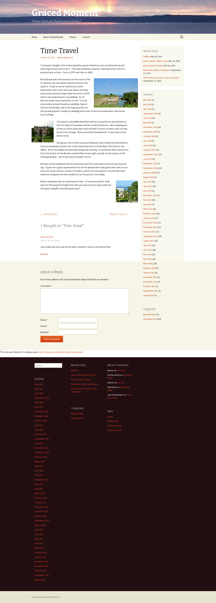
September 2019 (150, 113)
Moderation (48, 214)
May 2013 (147, 200)
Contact (86, 37)
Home (34, 37)
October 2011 (149, 286)
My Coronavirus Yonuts (153, 65)
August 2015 (148, 177)
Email (44, 326)
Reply (45, 254)
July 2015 (147, 181)
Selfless (146, 56)
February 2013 (149, 213)
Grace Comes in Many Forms (155, 61)
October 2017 (149, 150)
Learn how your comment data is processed (60, 351)
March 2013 (148, 209)
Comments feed (114, 425)
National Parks (149, 314)
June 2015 (147, 186)
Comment (46, 285)
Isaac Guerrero (46, 237)
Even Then (121, 370)
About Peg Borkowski (53, 37)
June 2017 (147, 159)
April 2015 (147, 190)
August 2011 (148, 295)
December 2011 (150, 277)
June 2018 (147, 145)
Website (44, 332)
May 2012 (147, 254)
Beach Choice (119, 214)
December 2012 (150, 222)
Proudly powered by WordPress (46, 597)
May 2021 (147, 100)
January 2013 (149, 218)
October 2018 (149, 136)
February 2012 (149, 268)
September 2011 (150, 290)
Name (44, 319)
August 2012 (148, 240)
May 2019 (147, 122)
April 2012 (147, 259)
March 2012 (148, 263)
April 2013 (147, 204)
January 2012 (149, 272)
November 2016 (150, 163)
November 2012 (150, 227)
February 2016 (149, 172)
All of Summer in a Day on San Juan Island (161, 77)
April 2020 (147, 109)
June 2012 (147, 250)
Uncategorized (66, 57)
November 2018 (150, 131)
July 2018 (147, 140)
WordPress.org (114, 430)
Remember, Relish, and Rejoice (157, 70)
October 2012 (149, 231)
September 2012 (150, 236)
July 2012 (147, 245)
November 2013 (150, 195)
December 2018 (150, 127)
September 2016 (150, 168)
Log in (110, 416)
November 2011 (150, 281)
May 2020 (147, 104)
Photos (73, 37)
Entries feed (112, 421)
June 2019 (147, 118)
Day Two (120, 382)
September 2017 (150, 154)
